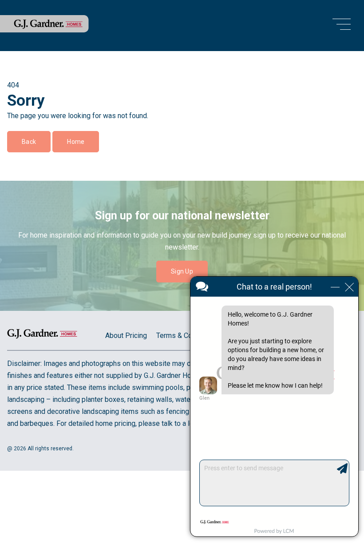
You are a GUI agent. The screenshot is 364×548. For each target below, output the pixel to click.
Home (75, 141)
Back (29, 141)
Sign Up (182, 271)
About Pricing (126, 335)
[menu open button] (341, 25)
